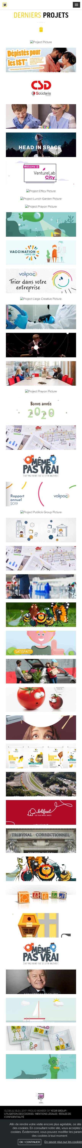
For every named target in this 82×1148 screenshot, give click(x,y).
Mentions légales (46, 1113)
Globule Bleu (5, 5)
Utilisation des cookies (19, 1113)
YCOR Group (58, 1110)
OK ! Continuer (29, 1142)
